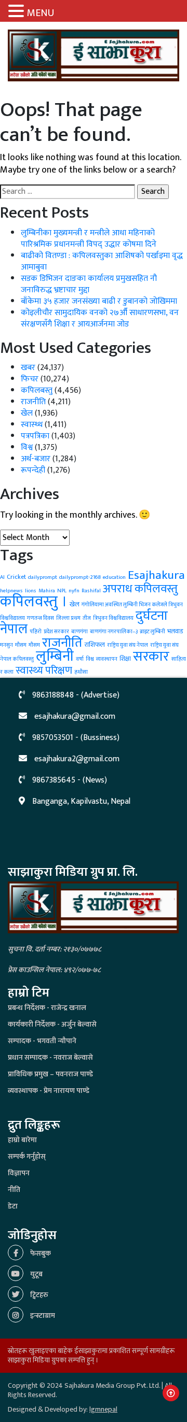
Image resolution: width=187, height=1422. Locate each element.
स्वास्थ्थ (32, 425)
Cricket (16, 577)
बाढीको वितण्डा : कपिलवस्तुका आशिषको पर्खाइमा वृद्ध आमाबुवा (102, 261)
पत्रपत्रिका (35, 436)
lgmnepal (103, 1409)
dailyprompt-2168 (80, 577)
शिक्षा (125, 658)
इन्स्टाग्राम (42, 1315)
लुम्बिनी (55, 656)
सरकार (151, 656)
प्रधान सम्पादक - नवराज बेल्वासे (50, 1057)
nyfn (74, 590)
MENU (40, 13)
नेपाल (14, 629)
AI (2, 577)
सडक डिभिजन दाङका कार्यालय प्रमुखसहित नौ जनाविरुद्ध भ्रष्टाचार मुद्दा (89, 284)
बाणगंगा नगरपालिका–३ (114, 631)
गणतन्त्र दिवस (40, 618)
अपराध (117, 589)
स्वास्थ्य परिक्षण (44, 670)
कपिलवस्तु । (34, 602)
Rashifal (91, 590)
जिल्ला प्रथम (68, 618)
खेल (27, 413)
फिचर (29, 379)
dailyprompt (42, 577)
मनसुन (6, 645)
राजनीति (33, 402)
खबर (28, 368)
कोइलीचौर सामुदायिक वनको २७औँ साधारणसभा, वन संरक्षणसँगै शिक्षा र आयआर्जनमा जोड (100, 318)
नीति (14, 1190)
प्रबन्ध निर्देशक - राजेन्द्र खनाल (47, 1008)
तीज (87, 618)
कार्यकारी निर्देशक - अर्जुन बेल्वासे (52, 1024)
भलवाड (175, 631)
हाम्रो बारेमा (22, 1140)
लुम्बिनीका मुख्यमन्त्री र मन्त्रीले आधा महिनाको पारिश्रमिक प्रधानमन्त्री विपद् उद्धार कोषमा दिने (88, 238)
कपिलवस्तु (156, 589)
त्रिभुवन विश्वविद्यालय (113, 618)
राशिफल (95, 644)
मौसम (34, 645)
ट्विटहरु (38, 1295)
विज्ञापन (19, 1173)
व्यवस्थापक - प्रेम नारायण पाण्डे (48, 1091)
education (114, 577)
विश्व (27, 447)
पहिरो (36, 631)
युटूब (36, 1274)
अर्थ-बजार (35, 459)
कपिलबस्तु (36, 390)
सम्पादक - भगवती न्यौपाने (42, 1041)
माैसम (20, 645)
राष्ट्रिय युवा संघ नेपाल (127, 645)
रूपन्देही (33, 470)
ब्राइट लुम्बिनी (152, 631)
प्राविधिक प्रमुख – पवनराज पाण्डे (50, 1074)
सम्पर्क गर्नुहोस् (27, 1156)
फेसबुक (40, 1253)
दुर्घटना (152, 616)
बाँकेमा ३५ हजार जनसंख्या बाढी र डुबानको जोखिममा (99, 301)
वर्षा (80, 659)
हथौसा (81, 672)
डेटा (13, 1206)
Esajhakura (156, 575)
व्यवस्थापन (106, 659)
